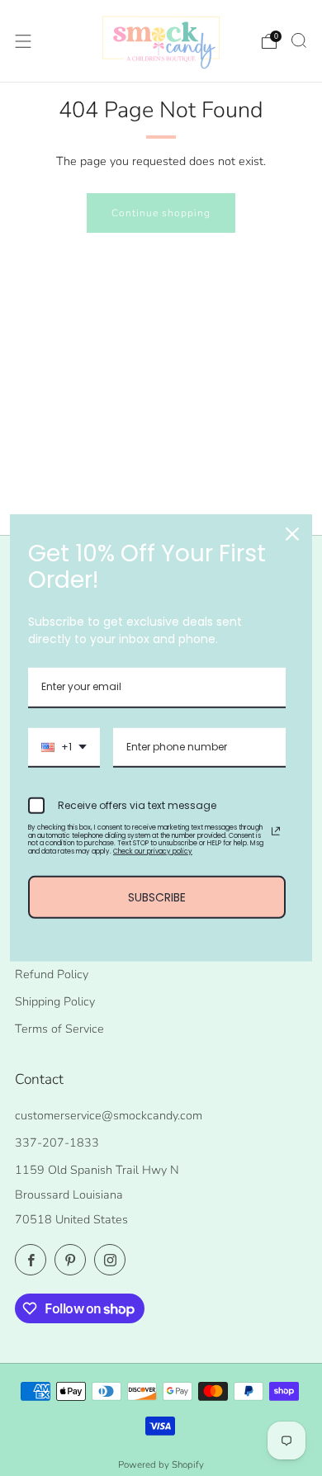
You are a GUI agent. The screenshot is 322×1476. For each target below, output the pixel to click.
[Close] (292, 534)
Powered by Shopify (161, 1464)
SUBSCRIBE (157, 896)
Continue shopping (161, 213)
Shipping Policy (55, 1001)
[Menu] (23, 41)
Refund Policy (51, 974)
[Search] (299, 40)
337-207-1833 (57, 1142)
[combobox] (64, 748)
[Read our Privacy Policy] (276, 831)
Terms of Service (59, 1028)
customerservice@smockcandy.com (108, 1115)
